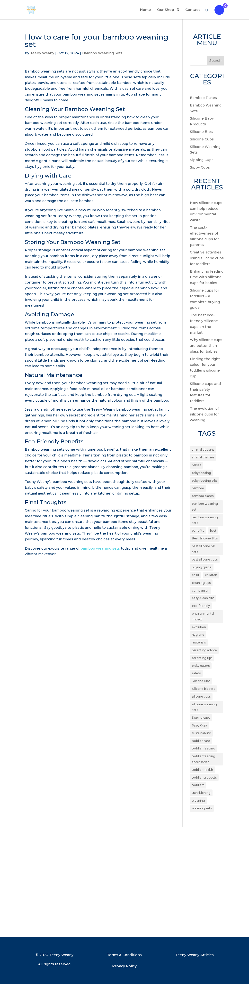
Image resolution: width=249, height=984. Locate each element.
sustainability (201, 733)
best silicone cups (205, 559)
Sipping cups (201, 717)
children (211, 575)
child (195, 575)
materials (199, 642)
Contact (192, 10)
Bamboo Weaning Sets (102, 53)
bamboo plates (202, 496)
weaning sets (202, 808)
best (213, 530)
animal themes (203, 457)
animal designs (203, 449)
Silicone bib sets (203, 689)
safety (196, 673)
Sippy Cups (200, 167)
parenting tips (202, 658)
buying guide (202, 567)
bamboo (198, 488)
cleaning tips (201, 583)
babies (196, 465)
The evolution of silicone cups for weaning (204, 414)
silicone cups (201, 696)
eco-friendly (201, 606)
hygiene (198, 634)
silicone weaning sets (204, 707)
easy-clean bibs (203, 598)
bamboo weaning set (205, 506)
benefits (198, 530)
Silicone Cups (202, 139)
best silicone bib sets (203, 549)
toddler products (204, 777)
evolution (199, 627)
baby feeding (201, 473)
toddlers (198, 785)
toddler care (201, 741)
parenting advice (204, 650)
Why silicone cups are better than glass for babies (206, 346)
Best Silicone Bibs (205, 538)
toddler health (202, 770)
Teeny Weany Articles (194, 955)
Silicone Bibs (201, 132)
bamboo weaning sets (100, 548)
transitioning (201, 793)
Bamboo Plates (203, 98)
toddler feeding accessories (203, 759)
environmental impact (203, 616)
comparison (200, 590)
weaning (198, 800)
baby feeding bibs (204, 480)
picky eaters (201, 665)
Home (145, 10)
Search (215, 60)
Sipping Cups (201, 160)
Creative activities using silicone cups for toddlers (207, 258)
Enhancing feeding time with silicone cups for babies (206, 277)
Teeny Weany (42, 53)
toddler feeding (203, 748)
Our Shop (165, 10)
